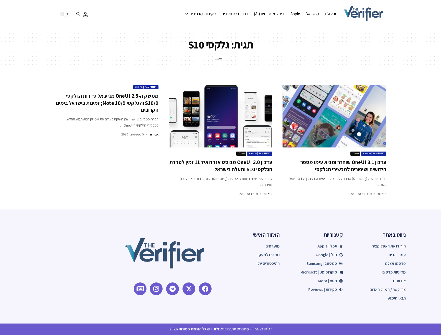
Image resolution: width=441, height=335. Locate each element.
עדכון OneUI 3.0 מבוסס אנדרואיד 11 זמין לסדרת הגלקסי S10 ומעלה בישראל (220, 165)
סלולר (355, 153)
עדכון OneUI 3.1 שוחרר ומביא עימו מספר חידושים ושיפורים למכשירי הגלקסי (343, 165)
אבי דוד (381, 194)
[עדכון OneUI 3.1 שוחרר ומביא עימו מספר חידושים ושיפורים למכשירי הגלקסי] (334, 116)
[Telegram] (172, 288)
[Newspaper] (140, 288)
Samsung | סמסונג (374, 153)
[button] (85, 14)
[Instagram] (156, 288)
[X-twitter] (188, 288)
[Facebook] (205, 288)
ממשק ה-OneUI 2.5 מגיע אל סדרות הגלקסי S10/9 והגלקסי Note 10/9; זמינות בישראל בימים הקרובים (107, 102)
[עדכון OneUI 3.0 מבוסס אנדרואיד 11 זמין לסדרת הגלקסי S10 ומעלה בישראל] (221, 116)
